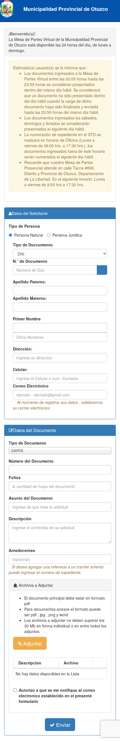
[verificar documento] (102, 270)
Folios (15, 477)
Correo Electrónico (31, 386)
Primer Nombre (27, 319)
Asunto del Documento (31, 498)
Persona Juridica (67, 235)
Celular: (20, 369)
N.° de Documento (30, 261)
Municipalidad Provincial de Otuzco (63, 9)
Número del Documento (31, 461)
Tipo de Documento (27, 443)
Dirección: (22, 349)
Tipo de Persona (24, 226)
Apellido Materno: (30, 298)
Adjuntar (32, 643)
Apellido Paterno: (29, 281)
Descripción (20, 518)
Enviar (62, 724)
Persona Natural (28, 235)
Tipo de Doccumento (33, 244)
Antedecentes (22, 550)
